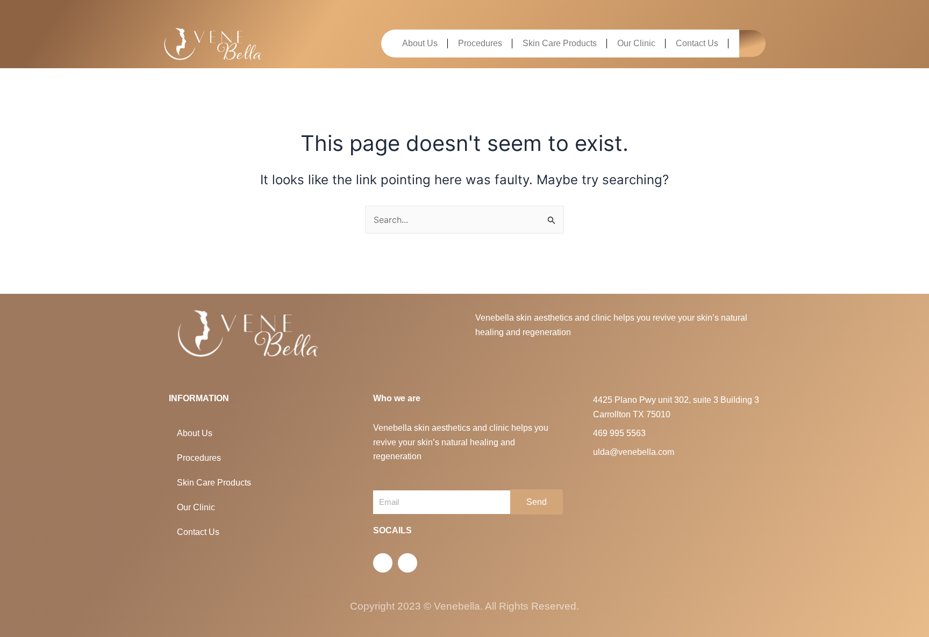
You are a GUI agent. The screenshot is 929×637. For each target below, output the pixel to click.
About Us (420, 43)
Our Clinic (636, 43)
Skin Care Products (560, 43)
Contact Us (697, 43)
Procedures (480, 43)
